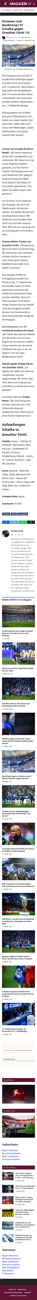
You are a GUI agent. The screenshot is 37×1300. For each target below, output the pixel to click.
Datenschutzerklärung (13, 1293)
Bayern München (10, 1150)
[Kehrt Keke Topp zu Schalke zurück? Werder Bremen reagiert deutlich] (18, 761)
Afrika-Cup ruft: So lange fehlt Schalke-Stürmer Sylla (18, 669)
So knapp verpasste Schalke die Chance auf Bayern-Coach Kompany (18, 850)
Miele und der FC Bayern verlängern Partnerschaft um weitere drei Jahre (24, 1199)
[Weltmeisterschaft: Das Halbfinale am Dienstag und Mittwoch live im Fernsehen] (7, 1238)
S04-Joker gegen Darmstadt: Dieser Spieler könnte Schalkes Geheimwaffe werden (17, 741)
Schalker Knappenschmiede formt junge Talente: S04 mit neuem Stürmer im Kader (18, 993)
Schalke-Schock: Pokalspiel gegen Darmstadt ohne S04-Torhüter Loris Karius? (16, 813)
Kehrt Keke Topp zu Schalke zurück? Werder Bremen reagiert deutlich (16, 777)
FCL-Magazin (6, 10)
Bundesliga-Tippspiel (18, 1296)
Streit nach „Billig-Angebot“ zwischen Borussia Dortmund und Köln (25, 1212)
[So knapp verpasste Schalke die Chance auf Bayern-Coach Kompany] (18, 834)
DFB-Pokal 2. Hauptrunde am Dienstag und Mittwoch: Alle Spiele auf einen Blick (18, 921)
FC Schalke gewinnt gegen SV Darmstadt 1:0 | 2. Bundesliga (14, 1030)
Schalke (22, 514)
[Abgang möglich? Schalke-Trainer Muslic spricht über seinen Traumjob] (18, 941)
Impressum (22, 1289)
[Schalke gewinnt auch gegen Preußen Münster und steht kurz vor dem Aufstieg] (18, 616)
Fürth (6, 514)
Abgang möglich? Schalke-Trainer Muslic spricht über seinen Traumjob (17, 957)
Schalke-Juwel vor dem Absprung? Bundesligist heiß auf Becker (16, 704)
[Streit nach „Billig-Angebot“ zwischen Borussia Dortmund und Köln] (7, 1213)
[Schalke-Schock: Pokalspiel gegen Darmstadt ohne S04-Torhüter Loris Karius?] (18, 796)
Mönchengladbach (11, 1267)
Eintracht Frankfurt (11, 1159)
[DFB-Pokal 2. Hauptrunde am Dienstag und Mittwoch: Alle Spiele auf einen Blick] (18, 904)
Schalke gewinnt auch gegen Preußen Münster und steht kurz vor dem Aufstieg (17, 633)
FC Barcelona (8, 1273)
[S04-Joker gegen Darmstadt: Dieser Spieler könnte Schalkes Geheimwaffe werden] (18, 724)
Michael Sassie (12, 37)
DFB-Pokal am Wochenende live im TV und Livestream (25, 1187)
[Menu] (29, 3)
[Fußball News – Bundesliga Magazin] (14, 3)
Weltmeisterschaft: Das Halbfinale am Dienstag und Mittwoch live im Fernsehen (23, 1238)
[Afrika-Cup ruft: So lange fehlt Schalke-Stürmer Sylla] (18, 653)
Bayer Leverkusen (10, 1156)
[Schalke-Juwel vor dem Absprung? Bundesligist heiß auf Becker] (18, 689)
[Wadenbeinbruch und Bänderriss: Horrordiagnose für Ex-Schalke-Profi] (7, 1225)
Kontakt (27, 1293)
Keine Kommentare (9, 40)
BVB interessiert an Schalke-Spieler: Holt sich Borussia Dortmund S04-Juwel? (18, 885)
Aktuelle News (18, 10)
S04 (14, 514)
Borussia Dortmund (11, 1153)
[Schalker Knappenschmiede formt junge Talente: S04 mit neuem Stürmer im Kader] (18, 977)
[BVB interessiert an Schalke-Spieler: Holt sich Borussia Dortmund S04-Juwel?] (18, 869)
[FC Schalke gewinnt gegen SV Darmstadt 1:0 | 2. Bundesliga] (18, 1014)
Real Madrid (7, 1270)
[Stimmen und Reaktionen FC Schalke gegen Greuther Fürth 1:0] (18, 66)
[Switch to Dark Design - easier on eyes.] (34, 4)
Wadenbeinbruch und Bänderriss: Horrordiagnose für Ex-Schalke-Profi (25, 1225)
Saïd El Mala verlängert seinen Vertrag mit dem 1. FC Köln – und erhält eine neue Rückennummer (24, 1176)
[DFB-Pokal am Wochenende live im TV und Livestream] (7, 1189)
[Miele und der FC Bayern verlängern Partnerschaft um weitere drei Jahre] (7, 1200)
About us (12, 1289)
